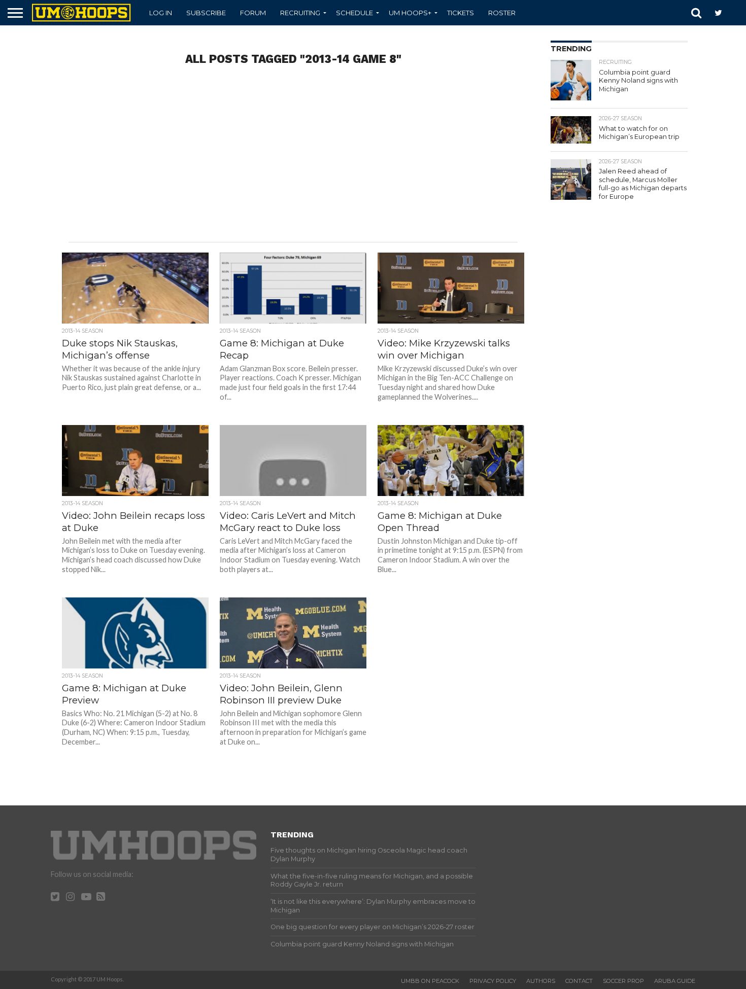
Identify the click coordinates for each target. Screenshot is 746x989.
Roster (502, 13)
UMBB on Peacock (430, 980)
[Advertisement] (293, 161)
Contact (579, 980)
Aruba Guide (674, 980)
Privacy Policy (492, 980)
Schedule (354, 13)
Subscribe (206, 13)
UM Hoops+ (410, 13)
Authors (540, 980)
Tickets (460, 13)
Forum (253, 13)
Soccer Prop (623, 980)
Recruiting (300, 13)
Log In (160, 13)
